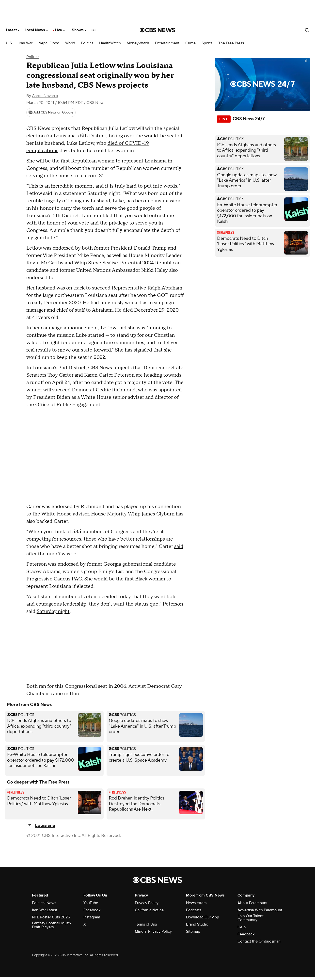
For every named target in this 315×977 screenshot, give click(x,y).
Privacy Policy (146, 903)
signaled (143, 350)
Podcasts (193, 910)
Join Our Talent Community (250, 918)
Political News (44, 903)
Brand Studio (197, 924)
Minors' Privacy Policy (153, 931)
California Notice (149, 910)
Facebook (91, 910)
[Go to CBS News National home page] (157, 30)
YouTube (90, 903)
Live (59, 30)
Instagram (91, 917)
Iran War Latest (44, 910)
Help (241, 927)
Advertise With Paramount (259, 910)
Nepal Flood (48, 43)
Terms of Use (146, 924)
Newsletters (196, 903)
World (70, 43)
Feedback (245, 934)
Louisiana (45, 825)
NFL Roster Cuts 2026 (51, 917)
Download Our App (202, 917)
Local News (35, 30)
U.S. (9, 43)
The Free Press (231, 43)
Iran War (25, 43)
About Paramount (252, 903)
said (178, 546)
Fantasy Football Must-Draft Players (51, 925)
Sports (207, 43)
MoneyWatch (138, 43)
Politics (87, 43)
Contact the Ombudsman (259, 941)
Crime (190, 43)
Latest (12, 30)
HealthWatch (110, 43)
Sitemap (193, 931)
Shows (78, 30)
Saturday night (53, 611)
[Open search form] (307, 30)
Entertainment (167, 43)
